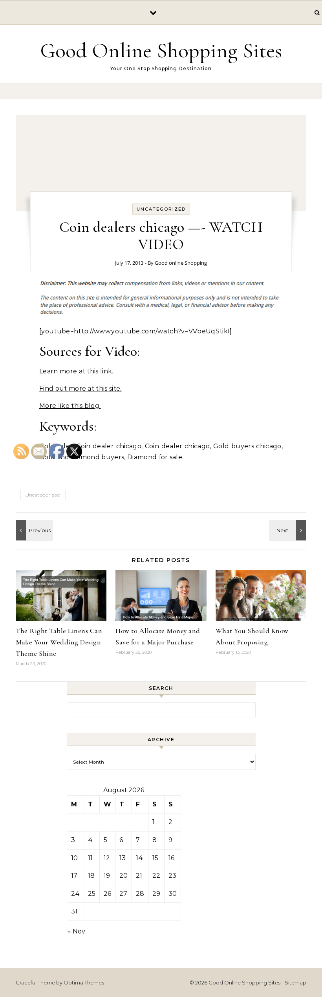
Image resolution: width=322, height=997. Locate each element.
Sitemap (295, 982)
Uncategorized (161, 209)
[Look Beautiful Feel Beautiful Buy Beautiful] (288, 530)
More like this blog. (70, 405)
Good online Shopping (181, 262)
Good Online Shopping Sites (161, 50)
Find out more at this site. (80, 388)
